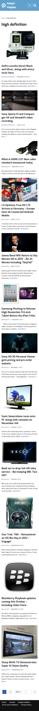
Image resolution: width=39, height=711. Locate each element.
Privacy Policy (26, 705)
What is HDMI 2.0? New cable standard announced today (19, 161)
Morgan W (6, 166)
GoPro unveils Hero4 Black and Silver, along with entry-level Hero (18, 69)
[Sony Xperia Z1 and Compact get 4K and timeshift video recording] (19, 100)
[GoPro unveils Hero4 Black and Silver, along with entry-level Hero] (19, 46)
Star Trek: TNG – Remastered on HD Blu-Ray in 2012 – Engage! (18, 538)
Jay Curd (6, 219)
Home (4, 18)
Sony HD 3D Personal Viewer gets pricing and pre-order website (18, 360)
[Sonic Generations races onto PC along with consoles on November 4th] (19, 397)
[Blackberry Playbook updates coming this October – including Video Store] (19, 577)
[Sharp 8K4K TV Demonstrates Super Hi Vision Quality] (19, 642)
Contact (12, 702)
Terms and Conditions (10, 705)
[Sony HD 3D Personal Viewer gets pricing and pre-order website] (19, 343)
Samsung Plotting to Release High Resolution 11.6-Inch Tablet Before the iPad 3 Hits (18, 312)
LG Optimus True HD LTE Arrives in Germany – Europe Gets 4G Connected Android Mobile (18, 210)
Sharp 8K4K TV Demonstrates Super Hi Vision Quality (19, 664)
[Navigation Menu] (29, 5)
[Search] (34, 5)
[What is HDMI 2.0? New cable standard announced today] (19, 148)
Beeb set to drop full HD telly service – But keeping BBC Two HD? (19, 472)
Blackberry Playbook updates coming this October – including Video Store (19, 602)
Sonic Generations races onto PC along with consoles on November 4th (18, 420)
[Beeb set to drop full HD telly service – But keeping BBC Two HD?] (19, 453)
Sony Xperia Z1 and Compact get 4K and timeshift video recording (18, 117)
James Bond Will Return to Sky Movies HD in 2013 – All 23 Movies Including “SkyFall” (19, 259)
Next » (18, 692)
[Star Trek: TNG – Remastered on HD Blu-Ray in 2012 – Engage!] (19, 513)
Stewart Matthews (9, 77)
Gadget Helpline (24, 702)
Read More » (32, 86)
